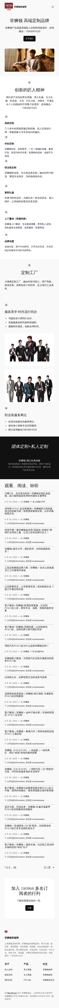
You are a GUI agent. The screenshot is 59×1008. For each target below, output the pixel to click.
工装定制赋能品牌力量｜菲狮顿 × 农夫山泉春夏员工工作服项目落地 (29, 569)
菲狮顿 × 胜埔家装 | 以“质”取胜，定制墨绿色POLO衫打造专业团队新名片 (28, 827)
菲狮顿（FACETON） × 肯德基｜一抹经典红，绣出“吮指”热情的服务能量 (27, 751)
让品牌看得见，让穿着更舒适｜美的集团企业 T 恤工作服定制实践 (29, 587)
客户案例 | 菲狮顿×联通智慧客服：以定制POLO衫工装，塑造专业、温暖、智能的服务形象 (29, 608)
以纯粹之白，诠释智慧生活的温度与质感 (26, 677)
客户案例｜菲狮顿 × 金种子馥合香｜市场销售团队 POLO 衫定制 (29, 713)
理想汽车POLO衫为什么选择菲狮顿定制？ (27, 646)
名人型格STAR (39, 502)
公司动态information (16, 523)
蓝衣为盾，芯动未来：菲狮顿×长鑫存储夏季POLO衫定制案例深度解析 (27, 808)
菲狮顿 (26, 502)
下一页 (49, 867)
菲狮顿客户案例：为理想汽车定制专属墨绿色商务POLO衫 (29, 659)
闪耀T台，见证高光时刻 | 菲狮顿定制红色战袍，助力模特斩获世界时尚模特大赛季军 (27, 494)
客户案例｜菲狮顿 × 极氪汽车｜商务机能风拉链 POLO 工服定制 (29, 732)
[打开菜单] (52, 6)
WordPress (12, 993)
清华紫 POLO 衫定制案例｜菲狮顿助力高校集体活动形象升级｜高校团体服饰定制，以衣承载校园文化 (29, 511)
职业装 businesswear (35, 523)
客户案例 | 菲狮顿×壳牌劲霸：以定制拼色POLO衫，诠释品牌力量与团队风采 (26, 628)
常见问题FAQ (38, 651)
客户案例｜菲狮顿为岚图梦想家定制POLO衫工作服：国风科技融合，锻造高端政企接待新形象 (29, 789)
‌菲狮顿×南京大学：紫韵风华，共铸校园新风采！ (27, 550)
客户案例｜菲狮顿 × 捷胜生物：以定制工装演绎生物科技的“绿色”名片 (29, 846)
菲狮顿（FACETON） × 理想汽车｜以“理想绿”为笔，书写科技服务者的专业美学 (29, 770)
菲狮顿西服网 (20, 7)
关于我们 (29, 38)
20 (14, 867)
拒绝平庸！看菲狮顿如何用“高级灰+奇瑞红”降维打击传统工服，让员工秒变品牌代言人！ (28, 531)
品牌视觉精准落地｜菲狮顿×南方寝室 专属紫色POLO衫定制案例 (29, 695)
